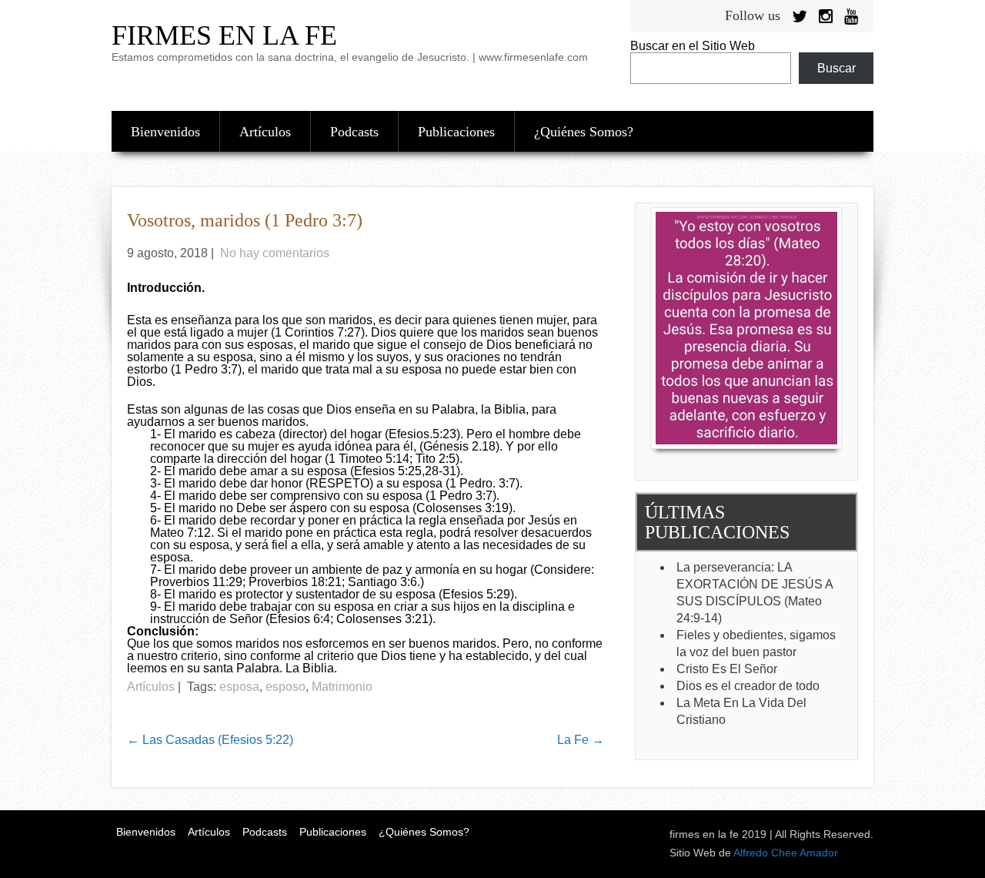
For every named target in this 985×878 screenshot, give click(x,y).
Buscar (836, 68)
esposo (285, 686)
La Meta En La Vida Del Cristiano (741, 711)
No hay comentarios (274, 253)
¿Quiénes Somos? (583, 131)
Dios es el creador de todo (748, 685)
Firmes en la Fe (224, 35)
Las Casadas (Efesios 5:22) (210, 739)
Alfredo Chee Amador (785, 852)
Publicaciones (456, 131)
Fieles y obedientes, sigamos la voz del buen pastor (756, 643)
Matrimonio (342, 686)
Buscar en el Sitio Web (692, 45)
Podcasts (354, 131)
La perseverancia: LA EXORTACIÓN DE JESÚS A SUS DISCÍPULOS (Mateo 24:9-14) (754, 593)
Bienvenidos (165, 131)
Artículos (265, 131)
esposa (239, 686)
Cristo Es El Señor (726, 668)
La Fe (580, 739)
